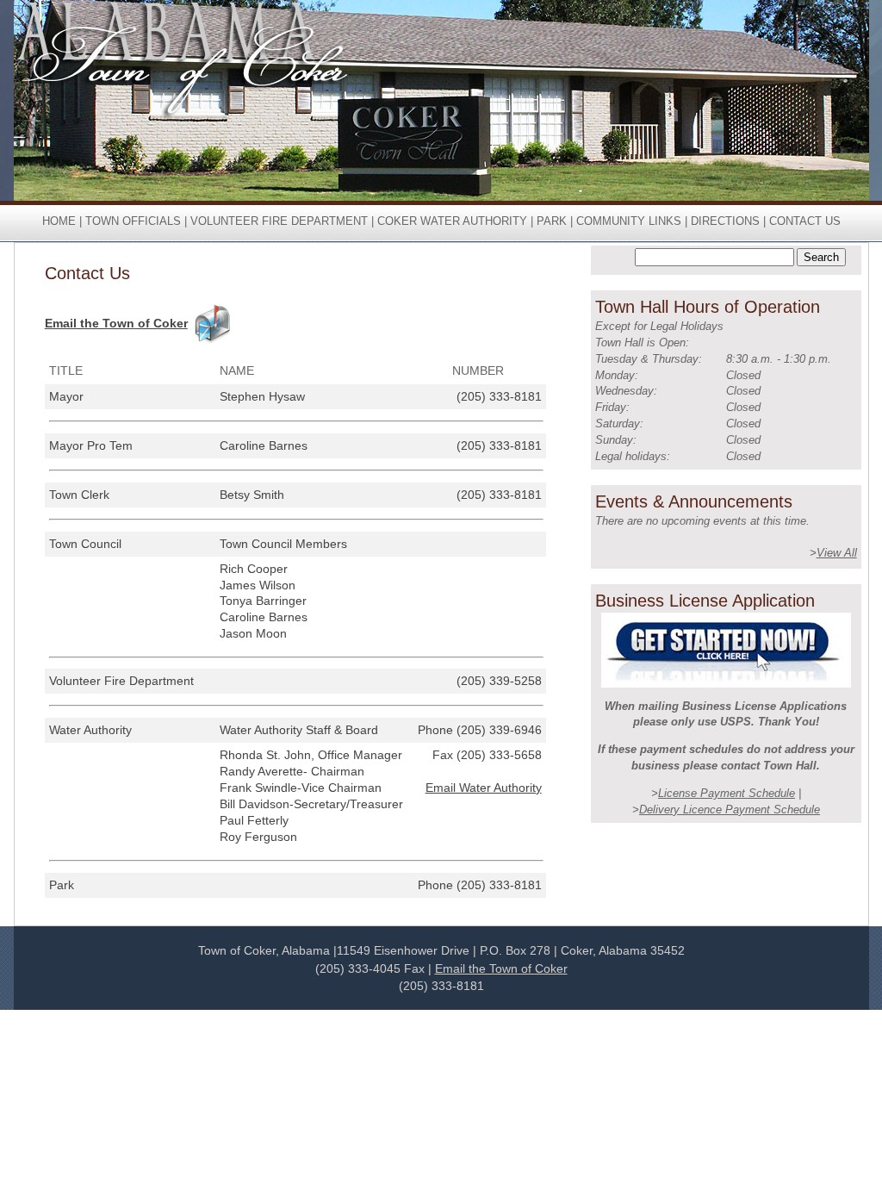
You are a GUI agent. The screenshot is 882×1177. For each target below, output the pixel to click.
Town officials (133, 221)
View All (837, 552)
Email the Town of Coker (116, 323)
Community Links (628, 221)
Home (59, 221)
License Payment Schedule (726, 793)
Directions (725, 221)
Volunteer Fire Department (279, 221)
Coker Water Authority (452, 221)
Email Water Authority (483, 787)
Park (552, 221)
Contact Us (805, 221)
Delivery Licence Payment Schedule (729, 809)
